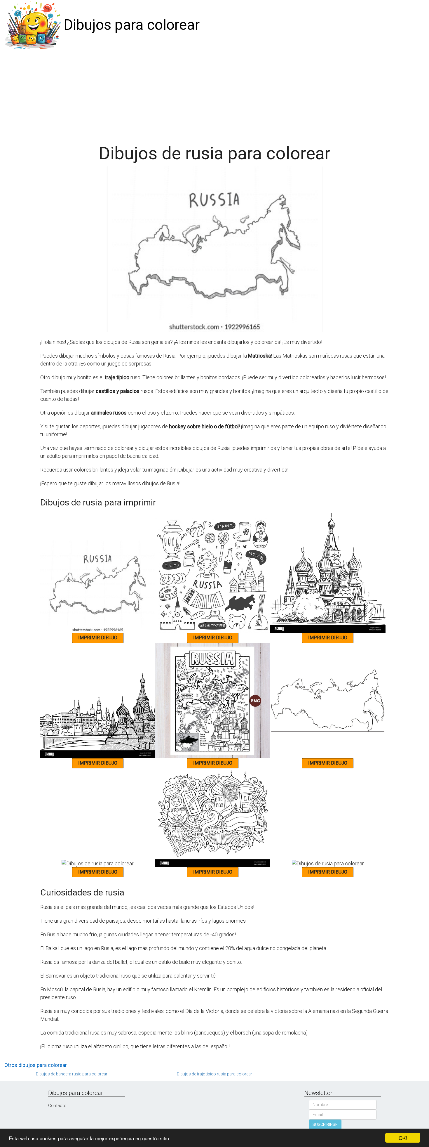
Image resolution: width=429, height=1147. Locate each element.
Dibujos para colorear (132, 24)
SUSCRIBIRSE (325, 1124)
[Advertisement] (214, 94)
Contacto (57, 1105)
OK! (403, 1137)
